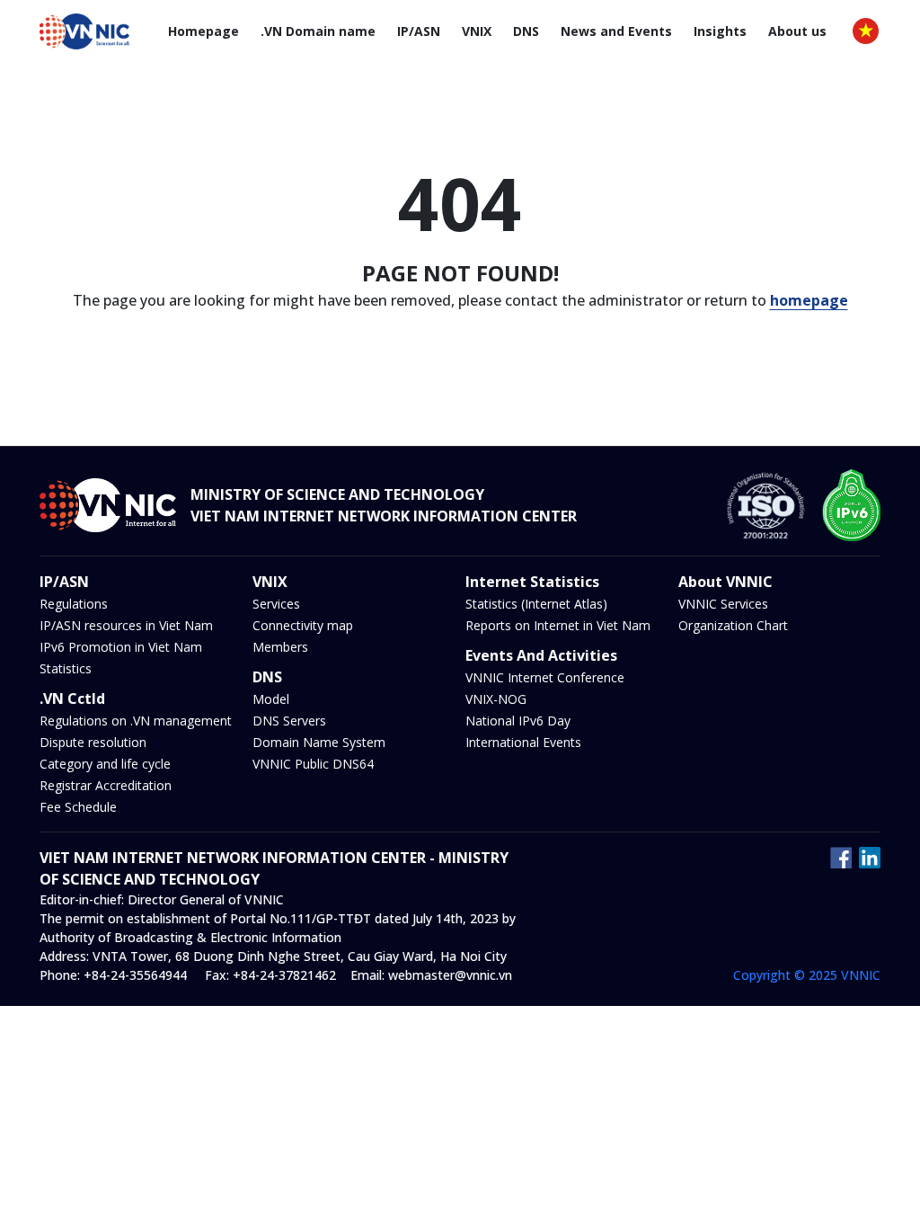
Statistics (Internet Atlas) (536, 603)
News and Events (616, 31)
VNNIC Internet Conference (544, 677)
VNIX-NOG (495, 698)
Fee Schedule (78, 806)
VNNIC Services (723, 603)
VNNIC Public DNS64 (313, 763)
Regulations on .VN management (136, 720)
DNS (526, 31)
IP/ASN (418, 31)
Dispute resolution (93, 742)
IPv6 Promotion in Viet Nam (121, 646)
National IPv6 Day (518, 720)
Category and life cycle (105, 763)
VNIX (476, 31)
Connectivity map (302, 625)
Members (280, 646)
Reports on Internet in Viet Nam (557, 625)
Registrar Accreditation (106, 785)
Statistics (66, 668)
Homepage (203, 31)
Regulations (74, 603)
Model (270, 698)
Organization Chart (733, 625)
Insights (720, 31)
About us (797, 31)
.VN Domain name (318, 31)
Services (276, 603)
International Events (523, 742)
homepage (809, 300)
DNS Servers (289, 720)
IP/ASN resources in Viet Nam (126, 625)
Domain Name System (318, 742)
